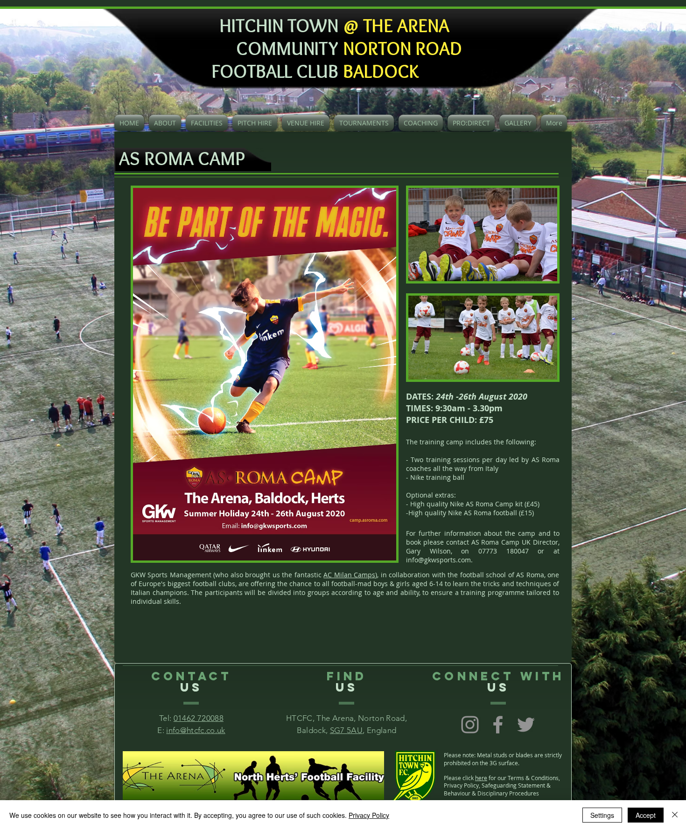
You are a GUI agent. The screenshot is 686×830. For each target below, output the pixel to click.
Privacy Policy (369, 815)
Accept (646, 815)
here (481, 778)
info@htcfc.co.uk (195, 730)
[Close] (674, 815)
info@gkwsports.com (438, 559)
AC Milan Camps (349, 574)
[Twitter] (526, 724)
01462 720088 (199, 718)
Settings (602, 815)
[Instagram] (470, 724)
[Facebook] (498, 724)
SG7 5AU (346, 730)
